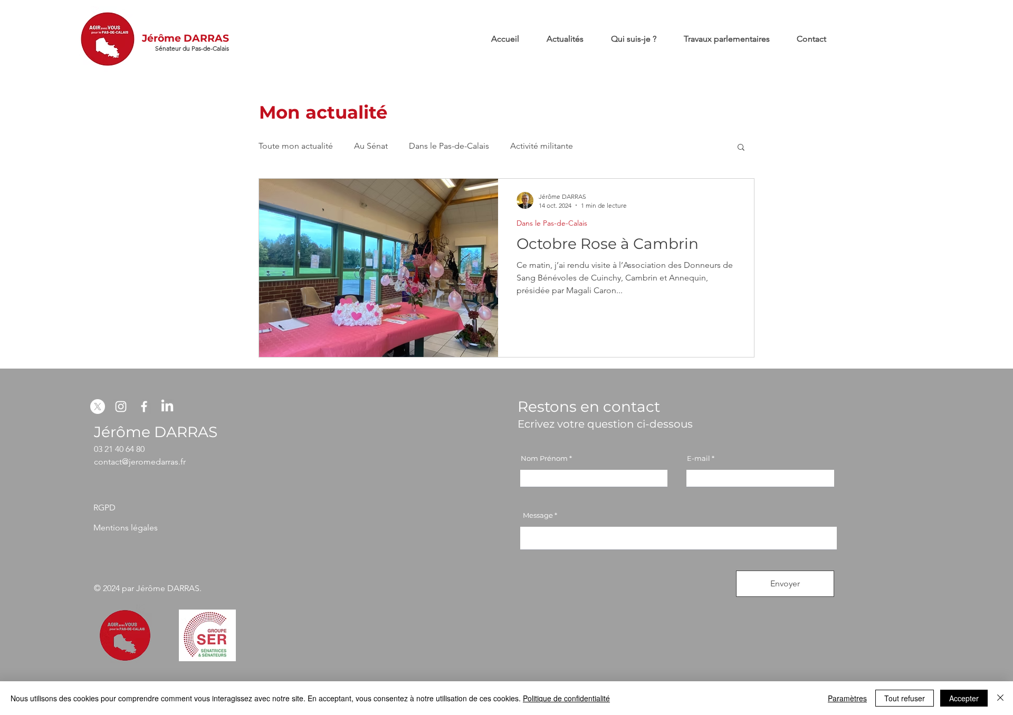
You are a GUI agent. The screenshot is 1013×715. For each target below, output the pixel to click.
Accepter (964, 698)
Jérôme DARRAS (185, 38)
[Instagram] (120, 406)
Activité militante (541, 146)
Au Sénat (371, 146)
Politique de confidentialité (566, 698)
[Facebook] (144, 406)
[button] (741, 147)
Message (538, 515)
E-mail (698, 458)
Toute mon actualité (296, 146)
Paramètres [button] (847, 698)
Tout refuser (904, 698)
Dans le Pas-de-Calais (449, 146)
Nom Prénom (544, 458)
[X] (97, 406)
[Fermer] (1000, 698)
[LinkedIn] (167, 406)
